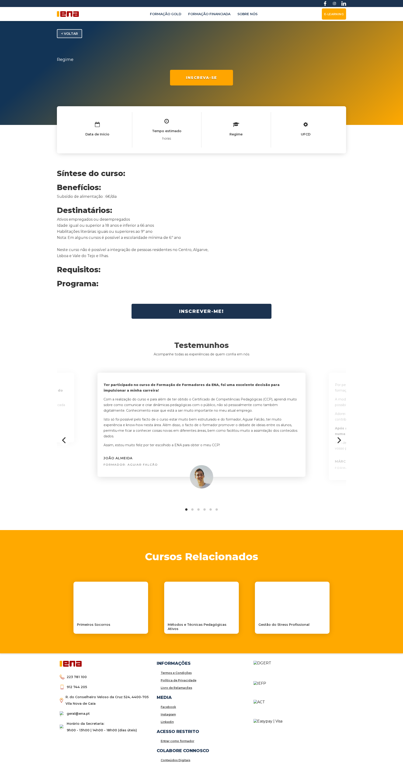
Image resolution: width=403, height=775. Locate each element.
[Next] (339, 440)
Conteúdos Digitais (175, 760)
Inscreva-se (201, 77)
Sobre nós (247, 14)
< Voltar (69, 34)
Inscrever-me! (201, 311)
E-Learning (334, 14)
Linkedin (167, 722)
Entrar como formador (177, 741)
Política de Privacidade (178, 680)
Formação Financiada (209, 14)
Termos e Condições (176, 673)
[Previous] (64, 440)
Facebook (168, 707)
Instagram (168, 714)
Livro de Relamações (176, 688)
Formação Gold (165, 14)
